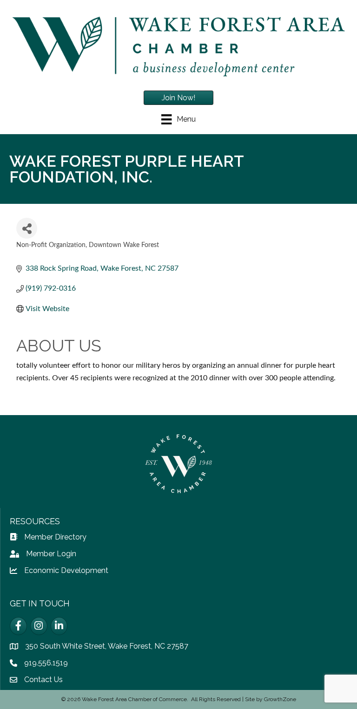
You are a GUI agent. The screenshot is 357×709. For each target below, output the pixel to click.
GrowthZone (280, 699)
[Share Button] (26, 228)
